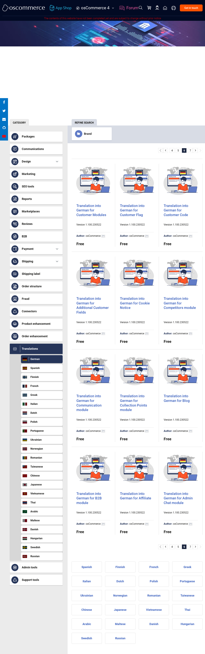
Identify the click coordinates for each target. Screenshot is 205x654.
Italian (34, 403)
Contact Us (165, 8)
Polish (33, 421)
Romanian (36, 457)
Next (200, 150)
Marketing (28, 174)
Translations (30, 348)
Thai (33, 502)
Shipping (27, 261)
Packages (28, 136)
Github (173, 8)
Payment (27, 248)
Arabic (34, 511)
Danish (34, 529)
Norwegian (36, 448)
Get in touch (191, 7)
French (34, 386)
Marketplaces (31, 211)
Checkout (149, 8)
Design (26, 161)
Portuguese (37, 430)
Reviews (27, 224)
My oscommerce (157, 8)
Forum (132, 7)
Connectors (29, 311)
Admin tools (29, 567)
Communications (33, 149)
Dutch (33, 412)
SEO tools (28, 186)
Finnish (34, 377)
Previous (160, 150)
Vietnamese (37, 493)
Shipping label (31, 273)
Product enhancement (36, 323)
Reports (27, 199)
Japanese (36, 484)
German (35, 359)
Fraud (25, 298)
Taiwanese (36, 466)
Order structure (32, 286)
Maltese (35, 520)
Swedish (35, 547)
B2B (24, 236)
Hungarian (36, 538)
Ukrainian (36, 439)
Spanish (35, 368)
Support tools (30, 579)
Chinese (35, 475)
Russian (35, 556)
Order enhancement (35, 336)
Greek (33, 394)
